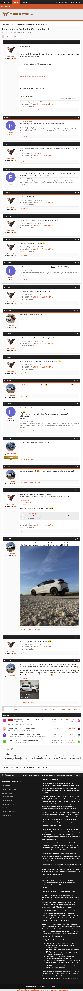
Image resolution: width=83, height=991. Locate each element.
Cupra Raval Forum (8, 797)
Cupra (53, 267)
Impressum (69, 775)
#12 (78, 357)
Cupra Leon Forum (7, 800)
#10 (78, 310)
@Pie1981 (23, 504)
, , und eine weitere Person (39, 431)
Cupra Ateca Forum (8, 808)
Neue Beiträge (5, 6)
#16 (78, 467)
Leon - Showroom (32, 743)
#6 (78, 216)
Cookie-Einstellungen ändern (31, 775)
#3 (78, 144)
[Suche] (80, 2)
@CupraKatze (24, 500)
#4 (78, 169)
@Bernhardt (29, 122)
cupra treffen (27, 32)
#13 (78, 380)
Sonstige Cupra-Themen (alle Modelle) (34, 736)
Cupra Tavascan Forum (9, 811)
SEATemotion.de (7, 815)
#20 (78, 660)
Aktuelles (25, 2)
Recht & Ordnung (29, 730)
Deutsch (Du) (10, 775)
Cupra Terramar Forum (9, 804)
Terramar (28, 673)
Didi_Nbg (11, 724)
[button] (29, 2)
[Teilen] (75, 42)
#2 (78, 118)
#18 (78, 539)
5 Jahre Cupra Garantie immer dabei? (22, 728)
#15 (78, 438)
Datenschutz (61, 775)
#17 (78, 490)
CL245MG (11, 736)
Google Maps (32, 514)
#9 (78, 287)
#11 (78, 334)
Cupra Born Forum (7, 793)
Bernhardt (6, 32)
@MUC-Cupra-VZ (25, 502)
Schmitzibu (73, 730)
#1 (78, 42)
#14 (78, 404)
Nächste (17, 36)
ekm (75, 736)
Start (76, 775)
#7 (78, 239)
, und (31, 110)
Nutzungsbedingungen (49, 775)
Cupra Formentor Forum (9, 789)
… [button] (10, 36)
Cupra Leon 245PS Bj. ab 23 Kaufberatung (24, 734)
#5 (78, 193)
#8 (78, 263)
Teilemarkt (29, 724)
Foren (16, 2)
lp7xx (9, 730)
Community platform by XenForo (42, 987)
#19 (78, 637)
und (28, 303)
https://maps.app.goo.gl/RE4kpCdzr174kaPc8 (35, 76)
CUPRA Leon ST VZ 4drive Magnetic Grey (23, 741)
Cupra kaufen (6, 786)
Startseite (6, 2)
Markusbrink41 (12, 743)
